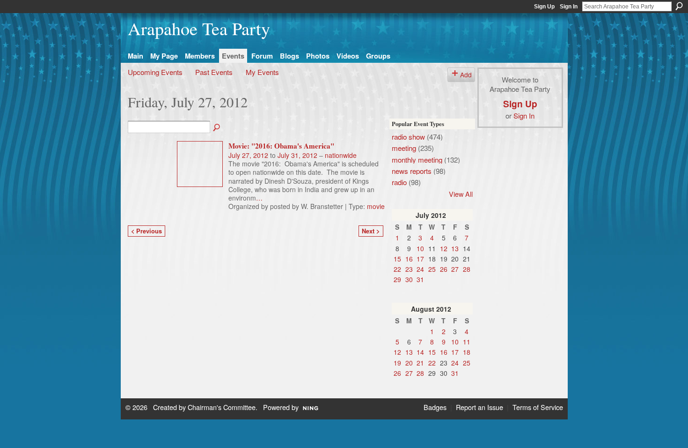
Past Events (214, 72)
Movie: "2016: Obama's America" (281, 146)
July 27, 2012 (248, 155)
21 (420, 362)
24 (420, 269)
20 (409, 362)
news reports (412, 170)
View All (461, 194)
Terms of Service (537, 407)
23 (409, 269)
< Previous (146, 231)
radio (399, 182)
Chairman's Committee (222, 407)
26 (443, 269)
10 (420, 248)
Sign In (569, 6)
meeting (404, 147)
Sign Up (544, 6)
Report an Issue (479, 407)
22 (397, 269)
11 (466, 341)
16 (409, 258)
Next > (371, 231)
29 (397, 279)
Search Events (217, 128)
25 (432, 269)
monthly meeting (417, 159)
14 (420, 352)
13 (455, 248)
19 (397, 362)
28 (466, 269)
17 (420, 258)
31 (420, 279)
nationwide (341, 155)
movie (376, 206)
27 (455, 269)
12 (443, 248)
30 (409, 279)
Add (466, 74)
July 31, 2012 (297, 155)
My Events (262, 72)
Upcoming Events (155, 72)
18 (466, 352)
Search (679, 6)
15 (397, 258)
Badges (435, 407)
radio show (408, 136)
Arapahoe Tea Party (199, 28)
